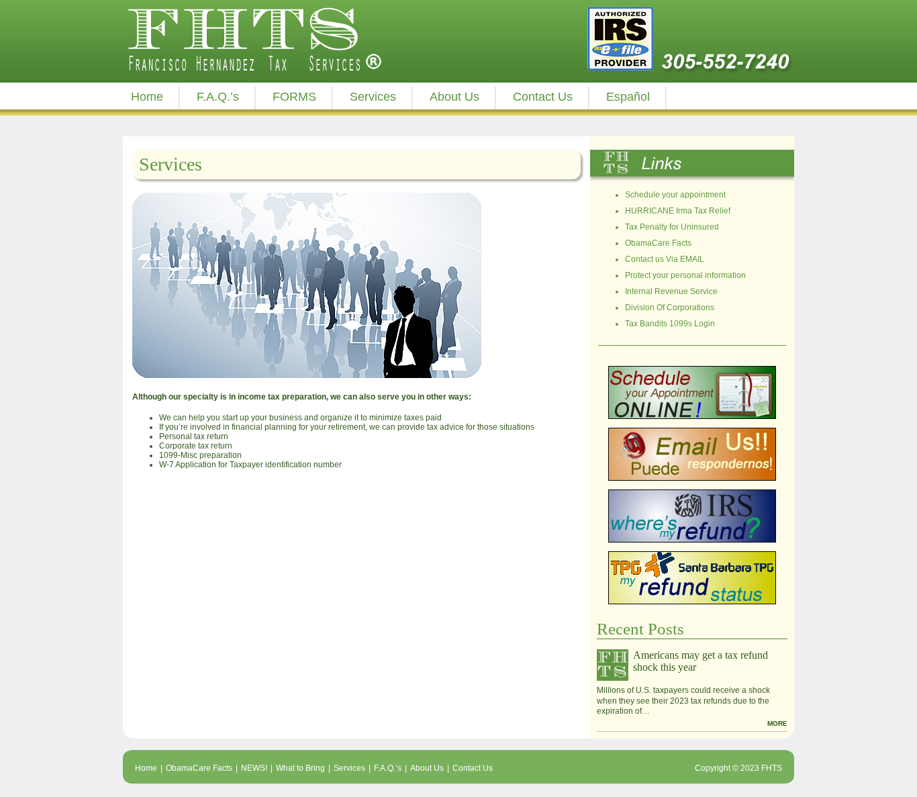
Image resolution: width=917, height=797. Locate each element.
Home (147, 96)
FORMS (294, 96)
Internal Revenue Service (671, 291)
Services (373, 96)
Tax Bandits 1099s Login (670, 323)
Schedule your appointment (675, 194)
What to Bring (300, 768)
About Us (454, 96)
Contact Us (543, 96)
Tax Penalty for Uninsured (672, 227)
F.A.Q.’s (218, 96)
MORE (777, 723)
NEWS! (254, 768)
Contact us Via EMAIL (664, 259)
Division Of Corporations (669, 307)
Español (628, 96)
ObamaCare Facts (658, 243)
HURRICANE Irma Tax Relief (677, 211)
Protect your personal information (685, 275)
